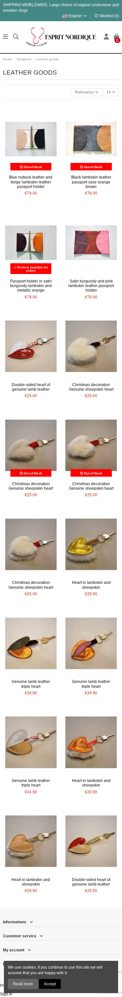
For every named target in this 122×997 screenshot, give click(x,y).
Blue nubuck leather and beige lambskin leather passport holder (30, 182)
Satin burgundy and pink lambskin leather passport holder (91, 286)
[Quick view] (38, 170)
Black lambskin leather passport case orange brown (91, 182)
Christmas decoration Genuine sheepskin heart (91, 387)
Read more (23, 984)
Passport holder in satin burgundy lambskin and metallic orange (31, 286)
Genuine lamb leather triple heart (31, 683)
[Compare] (30, 170)
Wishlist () (109, 16)
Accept (50, 984)
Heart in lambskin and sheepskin (91, 584)
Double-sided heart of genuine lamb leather (31, 387)
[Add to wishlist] (23, 170)
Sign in (6, 994)
